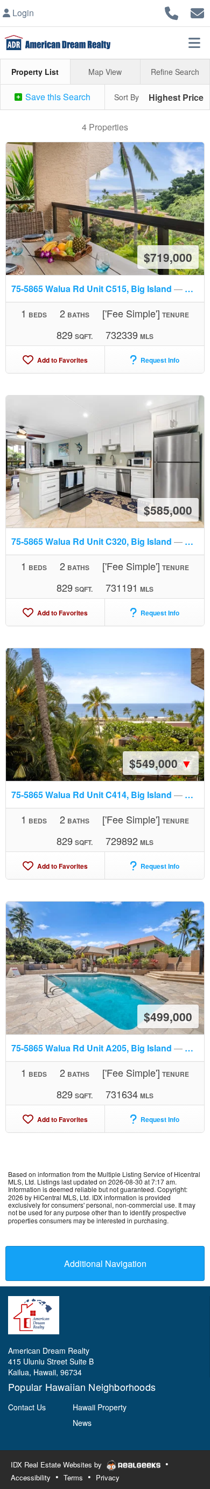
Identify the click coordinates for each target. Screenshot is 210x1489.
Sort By (126, 97)
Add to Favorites (62, 360)
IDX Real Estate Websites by (57, 1464)
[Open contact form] (197, 11)
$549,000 (160, 763)
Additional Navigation (105, 1263)
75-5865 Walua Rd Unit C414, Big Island (107, 794)
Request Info (159, 360)
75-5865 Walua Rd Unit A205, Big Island (107, 1048)
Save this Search (56, 97)
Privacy (108, 1477)
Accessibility (31, 1477)
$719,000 (168, 257)
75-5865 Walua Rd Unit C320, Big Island (107, 541)
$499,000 (168, 1016)
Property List (35, 71)
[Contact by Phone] (171, 11)
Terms (73, 1477)
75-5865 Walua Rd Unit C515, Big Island (107, 288)
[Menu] (194, 43)
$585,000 (168, 510)
